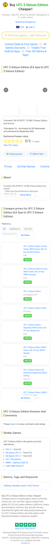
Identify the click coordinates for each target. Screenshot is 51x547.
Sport (23, 485)
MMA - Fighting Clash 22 (17, 462)
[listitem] (10, 110)
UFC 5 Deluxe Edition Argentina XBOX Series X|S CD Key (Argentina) (34, 328)
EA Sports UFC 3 (13, 452)
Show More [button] (25, 195)
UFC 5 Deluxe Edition (32, 291)
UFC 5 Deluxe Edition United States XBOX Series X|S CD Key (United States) (35, 249)
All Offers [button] (25, 398)
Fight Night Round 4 (15, 466)
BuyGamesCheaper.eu (25, 22)
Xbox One (28, 229)
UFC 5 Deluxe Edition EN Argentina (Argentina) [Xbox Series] (35, 373)
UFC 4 (8, 449)
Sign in (32, 27)
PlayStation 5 (15, 229)
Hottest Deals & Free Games (21, 44)
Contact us (25, 543)
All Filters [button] (25, 235)
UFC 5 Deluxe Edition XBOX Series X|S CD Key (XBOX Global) (34, 350)
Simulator (16, 485)
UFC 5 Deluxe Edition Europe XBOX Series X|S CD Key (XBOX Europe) (35, 272)
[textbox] (27, 35)
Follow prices (15, 154)
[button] (6, 90)
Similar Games (26, 166)
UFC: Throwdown (13, 459)
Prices (8, 166)
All (4, 229)
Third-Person (33, 485)
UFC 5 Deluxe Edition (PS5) (34, 308)
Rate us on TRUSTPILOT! (25, 528)
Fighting (7, 485)
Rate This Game (11, 145)
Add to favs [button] (38, 154)
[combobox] (27, 35)
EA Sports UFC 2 (13, 456)
